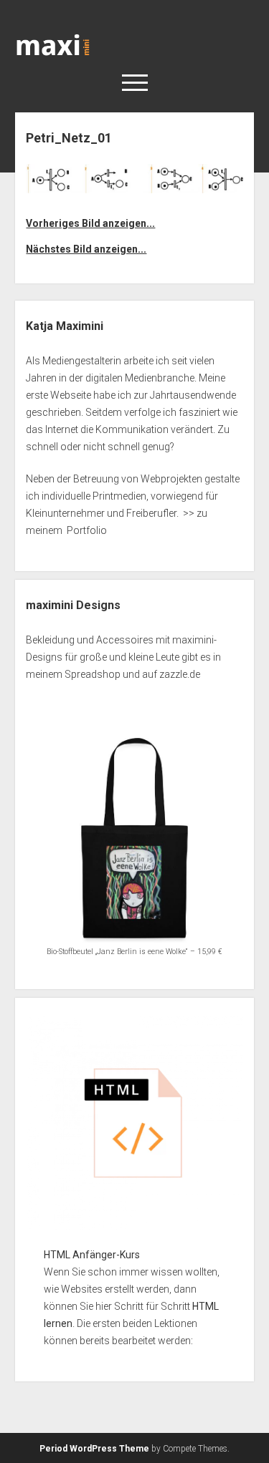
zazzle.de (179, 674)
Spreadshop (93, 674)
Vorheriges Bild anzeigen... (90, 223)
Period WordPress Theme (94, 1449)
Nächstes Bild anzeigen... (86, 249)
